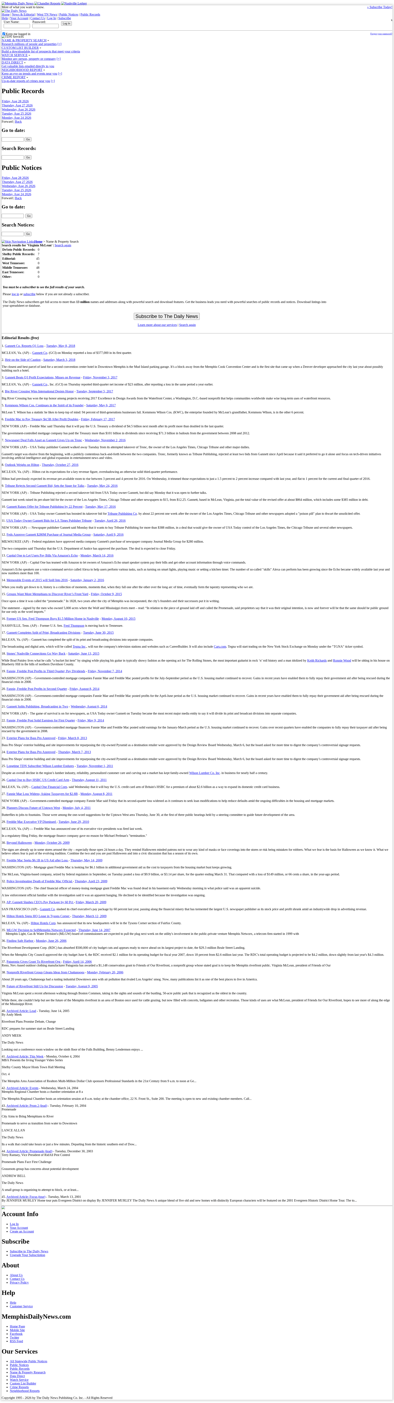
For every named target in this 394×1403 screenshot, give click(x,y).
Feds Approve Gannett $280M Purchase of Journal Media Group (49, 534)
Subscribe (64, 18)
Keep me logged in (18, 34)
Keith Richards (317, 660)
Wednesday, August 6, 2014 (89, 706)
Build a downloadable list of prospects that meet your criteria (41, 51)
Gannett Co (39, 352)
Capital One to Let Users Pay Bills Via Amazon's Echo (42, 555)
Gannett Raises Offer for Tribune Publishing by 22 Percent (44, 506)
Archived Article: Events (22, 1088)
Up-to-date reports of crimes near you (26, 81)
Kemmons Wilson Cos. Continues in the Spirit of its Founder (44, 405)
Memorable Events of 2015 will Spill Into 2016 (37, 580)
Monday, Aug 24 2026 (16, 117)
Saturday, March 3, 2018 (59, 359)
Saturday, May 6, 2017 (101, 405)
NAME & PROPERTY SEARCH (24, 40)
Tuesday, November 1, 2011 (95, 766)
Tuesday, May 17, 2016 (100, 506)
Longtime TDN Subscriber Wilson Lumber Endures (40, 766)
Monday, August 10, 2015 (118, 618)
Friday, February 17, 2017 (98, 419)
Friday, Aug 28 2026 (15, 101)
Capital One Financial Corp (49, 787)
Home (6, 14)
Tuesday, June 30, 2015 (98, 632)
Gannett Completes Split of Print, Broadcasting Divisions (43, 632)
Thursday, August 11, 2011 (89, 780)
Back (18, 121)
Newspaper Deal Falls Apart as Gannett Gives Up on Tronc (43, 440)
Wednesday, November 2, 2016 (105, 440)
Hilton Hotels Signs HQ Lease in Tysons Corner (38, 916)
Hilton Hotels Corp (43, 923)
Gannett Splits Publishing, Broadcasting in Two (37, 706)
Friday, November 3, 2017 (100, 377)
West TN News (47, 14)
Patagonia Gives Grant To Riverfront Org (34, 961)
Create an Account (22, 1231)
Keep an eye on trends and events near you (29, 73)
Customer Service (21, 1306)
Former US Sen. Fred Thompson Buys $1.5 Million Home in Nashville (53, 618)
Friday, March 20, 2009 (91, 902)
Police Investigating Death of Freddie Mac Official (40, 881)
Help (5, 18)
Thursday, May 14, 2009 (86, 860)
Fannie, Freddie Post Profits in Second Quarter (37, 689)
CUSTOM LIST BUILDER (20, 47)
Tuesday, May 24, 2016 (102, 485)
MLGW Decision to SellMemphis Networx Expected (41, 930)
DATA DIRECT (12, 62)
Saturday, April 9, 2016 (108, 534)
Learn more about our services (157, 325)
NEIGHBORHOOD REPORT (22, 70)
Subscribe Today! (379, 7)
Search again (63, 245)
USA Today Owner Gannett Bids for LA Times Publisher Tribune (49, 520)
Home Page (17, 1326)
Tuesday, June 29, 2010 (73, 821)
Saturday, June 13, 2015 (83, 653)
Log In (51, 18)
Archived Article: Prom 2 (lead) (26, 1105)
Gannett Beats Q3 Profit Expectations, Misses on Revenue (42, 377)
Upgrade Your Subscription (27, 1255)
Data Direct (17, 1376)
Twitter (14, 1337)
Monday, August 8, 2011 (96, 794)
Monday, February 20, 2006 (105, 972)
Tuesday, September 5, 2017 (94, 391)
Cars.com (220, 646)
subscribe (29, 294)
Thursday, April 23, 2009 (91, 881)
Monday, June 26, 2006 (51, 940)
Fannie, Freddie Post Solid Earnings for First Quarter (41, 720)
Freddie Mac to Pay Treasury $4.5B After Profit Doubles (41, 419)
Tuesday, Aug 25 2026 (16, 113)
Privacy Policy (19, 1282)
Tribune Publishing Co (122, 513)
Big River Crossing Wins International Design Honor (39, 391)
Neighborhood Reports (25, 1391)
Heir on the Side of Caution (23, 359)
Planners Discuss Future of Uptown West (33, 808)
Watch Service (19, 1379)
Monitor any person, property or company (29, 59)
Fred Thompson (74, 625)
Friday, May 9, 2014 (91, 720)
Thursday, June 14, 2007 (94, 930)
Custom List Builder (23, 1383)
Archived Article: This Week (25, 1056)
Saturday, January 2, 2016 (87, 580)
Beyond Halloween (19, 842)
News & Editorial (23, 14)
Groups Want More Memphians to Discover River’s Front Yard (47, 594)
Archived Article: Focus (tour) (25, 1196)
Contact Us (37, 18)
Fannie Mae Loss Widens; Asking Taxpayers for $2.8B (42, 794)
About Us (16, 1275)
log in (15, 294)
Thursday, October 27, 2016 (60, 465)
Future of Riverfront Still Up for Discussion (35, 986)
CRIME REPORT (14, 77)
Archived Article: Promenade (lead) (29, 1151)
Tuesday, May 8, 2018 (60, 346)
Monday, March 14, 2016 (96, 555)
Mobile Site (17, 1330)
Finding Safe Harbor (20, 940)
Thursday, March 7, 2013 (74, 752)
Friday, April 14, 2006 (77, 961)
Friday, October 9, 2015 (106, 594)
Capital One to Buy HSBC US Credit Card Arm (38, 780)
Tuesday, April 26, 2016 (110, 520)
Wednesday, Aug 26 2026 (18, 109)
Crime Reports (19, 1387)
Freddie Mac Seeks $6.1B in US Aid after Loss (38, 860)
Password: (39, 22)
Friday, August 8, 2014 (84, 689)
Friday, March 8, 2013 (72, 738)
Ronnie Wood (342, 660)
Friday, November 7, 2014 (105, 671)
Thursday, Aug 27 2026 (17, 105)
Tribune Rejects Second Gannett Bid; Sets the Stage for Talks (44, 485)
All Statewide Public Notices (28, 1361)
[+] (59, 44)
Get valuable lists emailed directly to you (28, 66)
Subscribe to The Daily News (29, 1251)
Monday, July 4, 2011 (77, 808)
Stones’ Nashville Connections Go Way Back (36, 653)
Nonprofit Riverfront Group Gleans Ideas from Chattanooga (45, 972)
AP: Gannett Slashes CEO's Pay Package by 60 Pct (40, 902)
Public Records (90, 14)
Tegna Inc (79, 646)
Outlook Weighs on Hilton (22, 465)
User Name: (11, 22)
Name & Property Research (28, 1372)
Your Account (19, 18)
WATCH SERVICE (15, 55)
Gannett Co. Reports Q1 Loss (24, 346)
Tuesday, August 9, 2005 (82, 986)
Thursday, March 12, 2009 (89, 916)
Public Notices (68, 14)
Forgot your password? (381, 33)
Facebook (16, 1334)
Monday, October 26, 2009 (52, 842)
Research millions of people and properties (29, 44)
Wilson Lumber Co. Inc (204, 773)
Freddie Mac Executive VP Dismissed (32, 821)
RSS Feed (16, 1341)
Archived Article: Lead (21, 1011)
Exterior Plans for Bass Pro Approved (31, 738)
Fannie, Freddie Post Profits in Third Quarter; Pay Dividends (46, 671)
